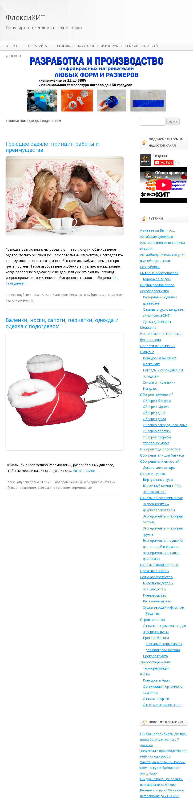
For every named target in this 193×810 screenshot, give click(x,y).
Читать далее (86, 470)
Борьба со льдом (157, 279)
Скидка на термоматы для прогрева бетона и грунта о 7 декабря (163, 739)
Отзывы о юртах (156, 698)
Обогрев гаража (156, 406)
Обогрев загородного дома (165, 425)
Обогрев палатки (157, 431)
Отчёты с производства (159, 564)
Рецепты (153, 613)
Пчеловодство (154, 595)
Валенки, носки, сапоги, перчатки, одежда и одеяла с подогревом (62, 322)
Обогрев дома (154, 419)
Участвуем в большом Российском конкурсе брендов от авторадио (162, 767)
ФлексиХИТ (25, 17)
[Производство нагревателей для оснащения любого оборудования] (96, 110)
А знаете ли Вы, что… (157, 230)
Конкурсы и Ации (156, 680)
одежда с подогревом (53, 487)
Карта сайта (37, 46)
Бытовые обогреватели (159, 273)
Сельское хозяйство (156, 577)
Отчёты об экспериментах (161, 498)
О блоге (12, 46)
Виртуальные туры (158, 479)
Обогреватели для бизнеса (162, 455)
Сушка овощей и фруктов (163, 607)
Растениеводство (157, 601)
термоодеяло (82, 487)
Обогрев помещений (156, 394)
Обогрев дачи (154, 412)
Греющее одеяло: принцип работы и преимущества (52, 146)
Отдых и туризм (152, 473)
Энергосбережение (155, 662)
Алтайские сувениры (156, 236)
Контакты (13, 56)
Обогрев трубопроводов (160, 449)
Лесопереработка (154, 291)
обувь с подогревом (21, 487)
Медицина (148, 327)
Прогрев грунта (155, 656)
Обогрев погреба (157, 437)
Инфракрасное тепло (157, 285)
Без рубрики (150, 267)
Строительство (152, 619)
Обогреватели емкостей (160, 461)
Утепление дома (156, 443)
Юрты (145, 674)
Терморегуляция (156, 668)
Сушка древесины (157, 321)
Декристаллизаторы (159, 467)
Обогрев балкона (157, 400)
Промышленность (154, 571)
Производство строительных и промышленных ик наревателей (107, 46)
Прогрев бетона (156, 637)
